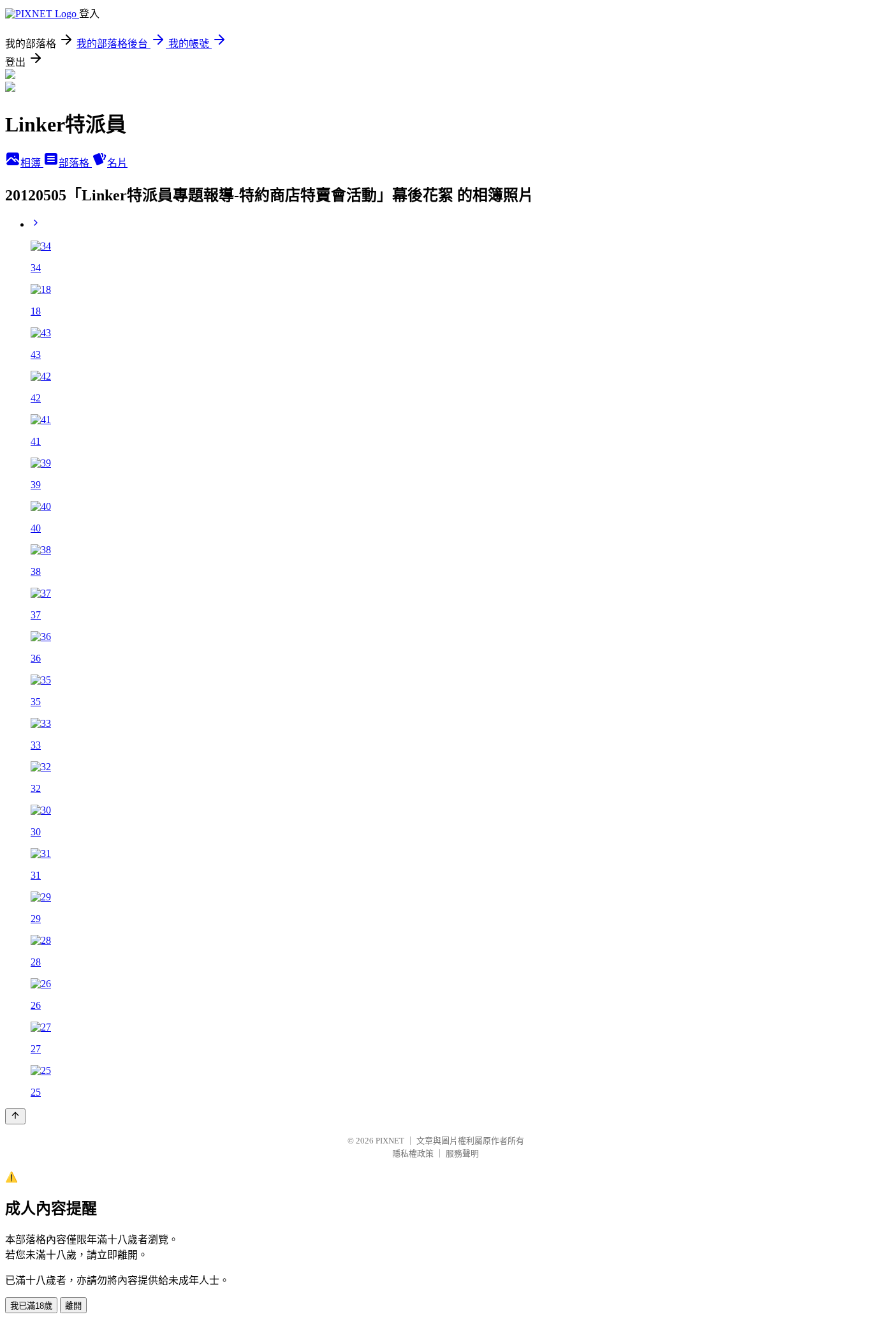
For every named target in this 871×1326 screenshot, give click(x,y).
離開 (73, 1306)
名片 (117, 163)
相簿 (31, 163)
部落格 (75, 163)
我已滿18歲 (31, 1306)
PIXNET (390, 1140)
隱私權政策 (413, 1153)
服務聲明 (462, 1153)
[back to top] (15, 1116)
